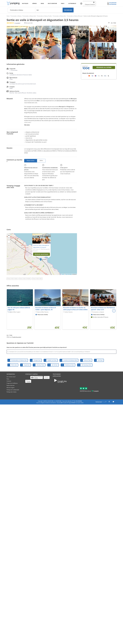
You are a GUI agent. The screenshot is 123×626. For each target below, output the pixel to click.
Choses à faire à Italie (12, 278)
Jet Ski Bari (55, 365)
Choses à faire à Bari (37, 278)
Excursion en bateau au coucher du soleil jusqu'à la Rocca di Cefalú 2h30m (75, 308)
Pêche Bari (14, 365)
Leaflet (62, 274)
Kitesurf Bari (87, 360)
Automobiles (72, 3)
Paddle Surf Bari (52, 360)
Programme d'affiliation (12, 383)
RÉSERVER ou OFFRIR (103, 67)
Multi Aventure (52, 3)
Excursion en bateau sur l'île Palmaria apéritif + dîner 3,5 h (103, 308)
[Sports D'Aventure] (13, 3)
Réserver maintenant (42, 254)
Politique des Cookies (11, 392)
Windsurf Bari (40, 365)
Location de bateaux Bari (70, 360)
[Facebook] (109, 402)
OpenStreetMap (69, 274)
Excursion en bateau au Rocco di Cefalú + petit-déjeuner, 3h (45, 308)
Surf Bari (100, 360)
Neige (42, 3)
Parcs (62, 3)
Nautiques (25, 3)
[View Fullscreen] (9, 241)
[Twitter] (113, 402)
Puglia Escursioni (16, 337)
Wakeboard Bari (69, 365)
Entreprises (112, 4)
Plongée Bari (37, 360)
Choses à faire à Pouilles (24, 278)
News (8, 379)
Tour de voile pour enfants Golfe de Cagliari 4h (19, 308)
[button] (114, 310)
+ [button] (8, 235)
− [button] (8, 238)
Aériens (34, 3)
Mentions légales (11, 387)
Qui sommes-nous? (11, 376)
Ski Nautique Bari (86, 365)
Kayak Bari (27, 365)
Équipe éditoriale (10, 385)
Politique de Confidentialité (13, 389)
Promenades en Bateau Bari (19, 360)
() (17, 23)
